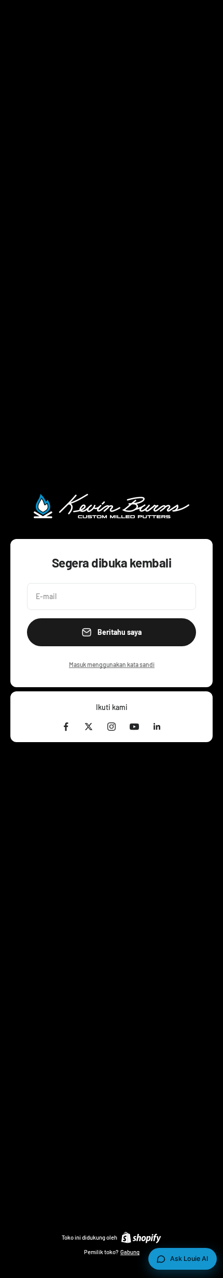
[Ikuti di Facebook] (66, 726)
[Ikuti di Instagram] (111, 726)
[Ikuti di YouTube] (134, 726)
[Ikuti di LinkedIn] (157, 726)
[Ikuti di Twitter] (88, 726)
